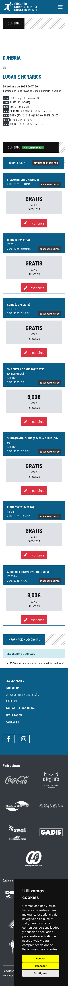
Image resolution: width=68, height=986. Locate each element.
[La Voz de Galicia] (51, 805)
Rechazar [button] (41, 965)
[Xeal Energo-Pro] (17, 832)
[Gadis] (51, 832)
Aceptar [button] (41, 958)
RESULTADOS (14, 715)
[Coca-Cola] (17, 779)
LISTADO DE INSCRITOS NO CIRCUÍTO (22, 694)
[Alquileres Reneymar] (17, 805)
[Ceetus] (51, 779)
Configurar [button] (41, 973)
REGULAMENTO (15, 680)
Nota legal (8, 975)
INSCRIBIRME (12, 701)
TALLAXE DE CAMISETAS (20, 707)
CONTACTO (12, 722)
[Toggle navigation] (60, 6)
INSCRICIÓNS (13, 688)
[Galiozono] (34, 858)
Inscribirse (35, 223)
